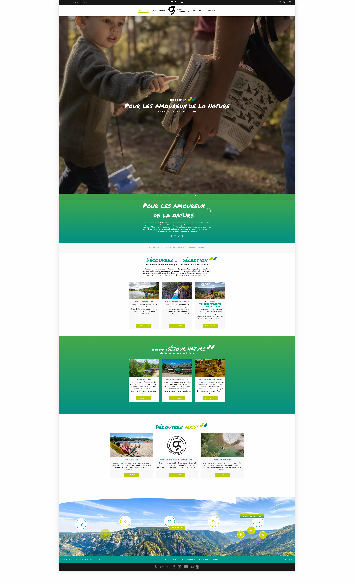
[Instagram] (172, 2)
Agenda (75, 2)
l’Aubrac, (170, 225)
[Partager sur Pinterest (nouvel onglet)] (179, 236)
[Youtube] (182, 2)
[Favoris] (284, 1)
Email (85, 2)
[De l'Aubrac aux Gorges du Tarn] (178, 10)
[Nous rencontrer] (125, 522)
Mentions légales (67, 559)
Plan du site (97, 559)
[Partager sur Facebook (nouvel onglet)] (171, 236)
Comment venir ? (252, 522)
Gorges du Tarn (190, 225)
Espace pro (288, 559)
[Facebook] (175, 2)
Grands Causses (181, 227)
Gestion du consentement (84, 559)
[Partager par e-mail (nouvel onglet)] (182, 236)
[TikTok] (179, 2)
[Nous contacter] (81, 524)
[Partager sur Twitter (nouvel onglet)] (175, 236)
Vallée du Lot (155, 227)
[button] (280, 1)
